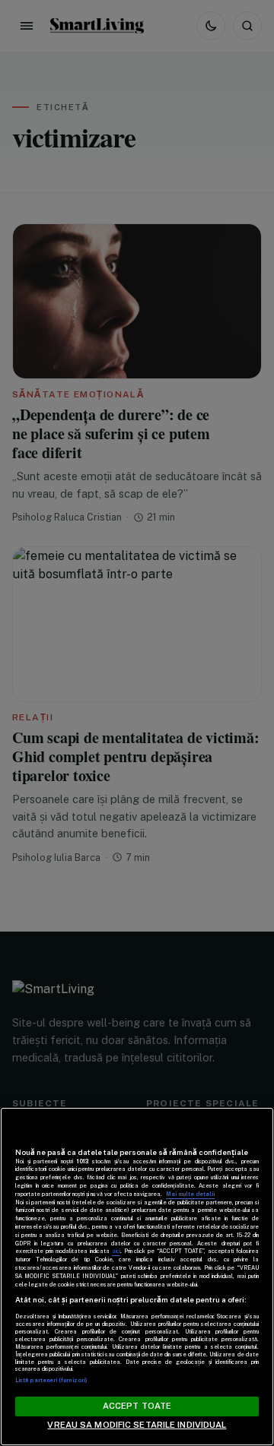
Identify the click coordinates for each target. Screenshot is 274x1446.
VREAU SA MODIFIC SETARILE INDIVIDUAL (136, 1424)
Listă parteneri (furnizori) (51, 1380)
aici (116, 1251)
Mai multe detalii (190, 1194)
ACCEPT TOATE (137, 1405)
